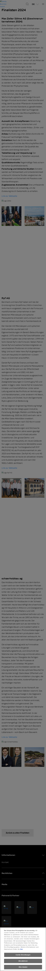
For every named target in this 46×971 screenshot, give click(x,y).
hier (21, 949)
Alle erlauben (23, 967)
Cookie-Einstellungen (23, 955)
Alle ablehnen (23, 961)
